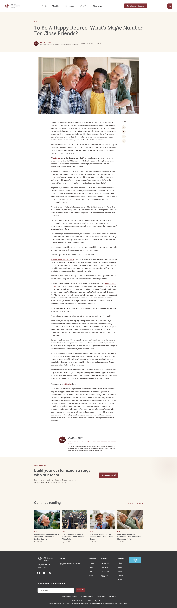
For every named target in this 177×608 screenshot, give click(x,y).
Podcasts (91, 563)
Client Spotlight (105, 563)
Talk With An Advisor (104, 575)
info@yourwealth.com (44, 564)
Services (45, 6)
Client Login (97, 6)
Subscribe (80, 590)
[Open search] (169, 6)
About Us (55, 6)
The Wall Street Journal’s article (62, 259)
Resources (69, 6)
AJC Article (68, 384)
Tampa (120, 579)
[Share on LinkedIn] (124, 127)
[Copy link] (124, 141)
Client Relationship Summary (69, 596)
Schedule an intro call (109, 475)
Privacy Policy (101, 596)
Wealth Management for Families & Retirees (70, 563)
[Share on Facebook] (124, 132)
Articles (91, 567)
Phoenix (120, 575)
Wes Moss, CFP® (45, 43)
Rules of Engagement (87, 596)
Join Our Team (83, 6)
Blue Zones (56, 158)
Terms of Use (112, 596)
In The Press (104, 567)
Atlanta (120, 563)
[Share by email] (124, 136)
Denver (120, 571)
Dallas (120, 567)
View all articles (134, 503)
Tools (90, 571)
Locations (121, 558)
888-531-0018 (42, 568)
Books (91, 575)
